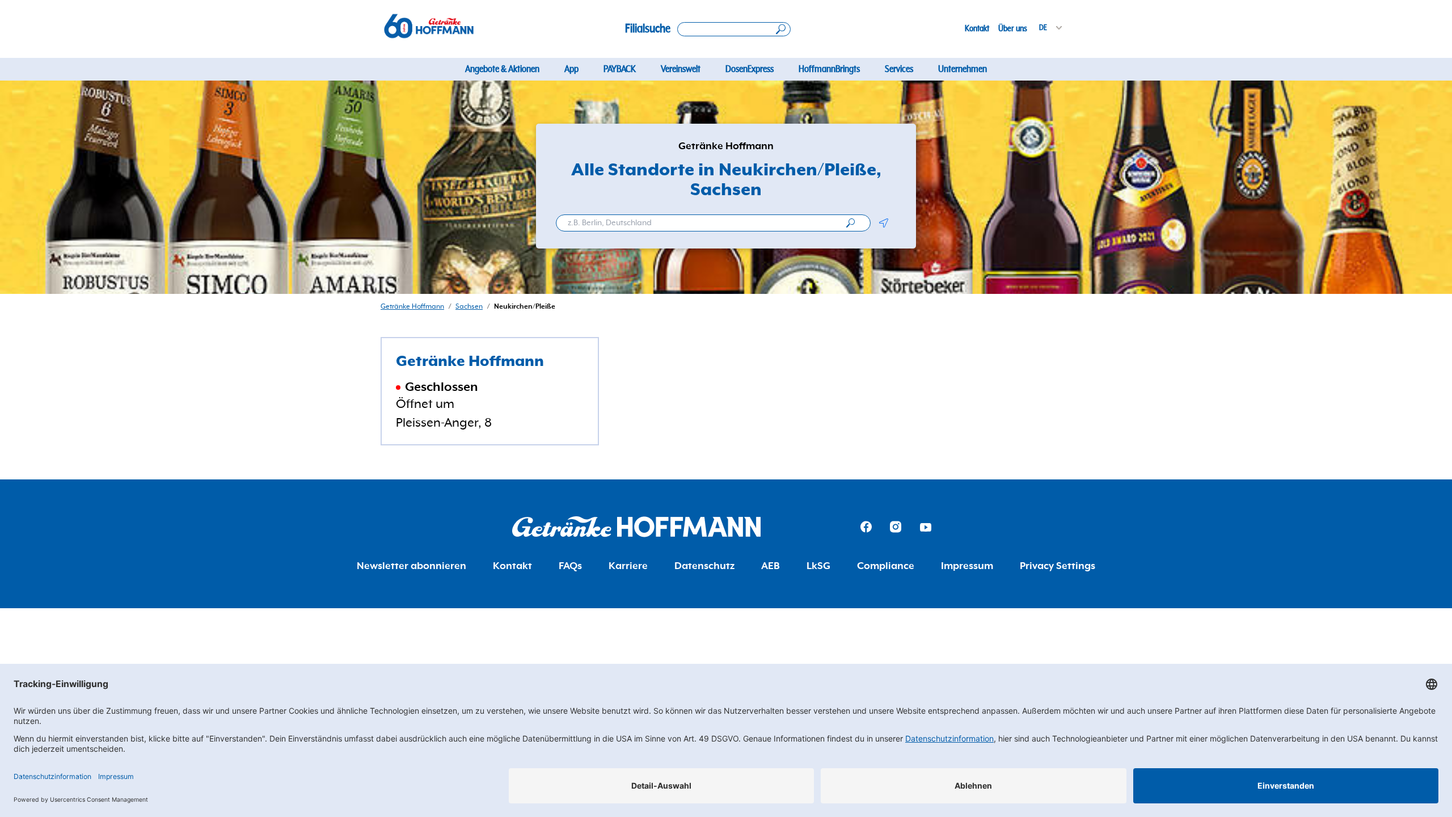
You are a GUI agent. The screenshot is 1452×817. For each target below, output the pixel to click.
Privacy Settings (1057, 566)
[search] (850, 223)
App (571, 69)
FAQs (570, 566)
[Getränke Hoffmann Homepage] (636, 527)
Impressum (967, 566)
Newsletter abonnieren (411, 566)
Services (899, 69)
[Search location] (734, 29)
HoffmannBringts (829, 69)
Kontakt (977, 28)
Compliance (885, 566)
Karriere (628, 566)
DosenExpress (749, 69)
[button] (883, 223)
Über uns (1012, 28)
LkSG (818, 566)
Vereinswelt (680, 69)
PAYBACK (619, 69)
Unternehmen (962, 69)
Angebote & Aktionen (502, 69)
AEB (770, 566)
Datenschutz (704, 566)
